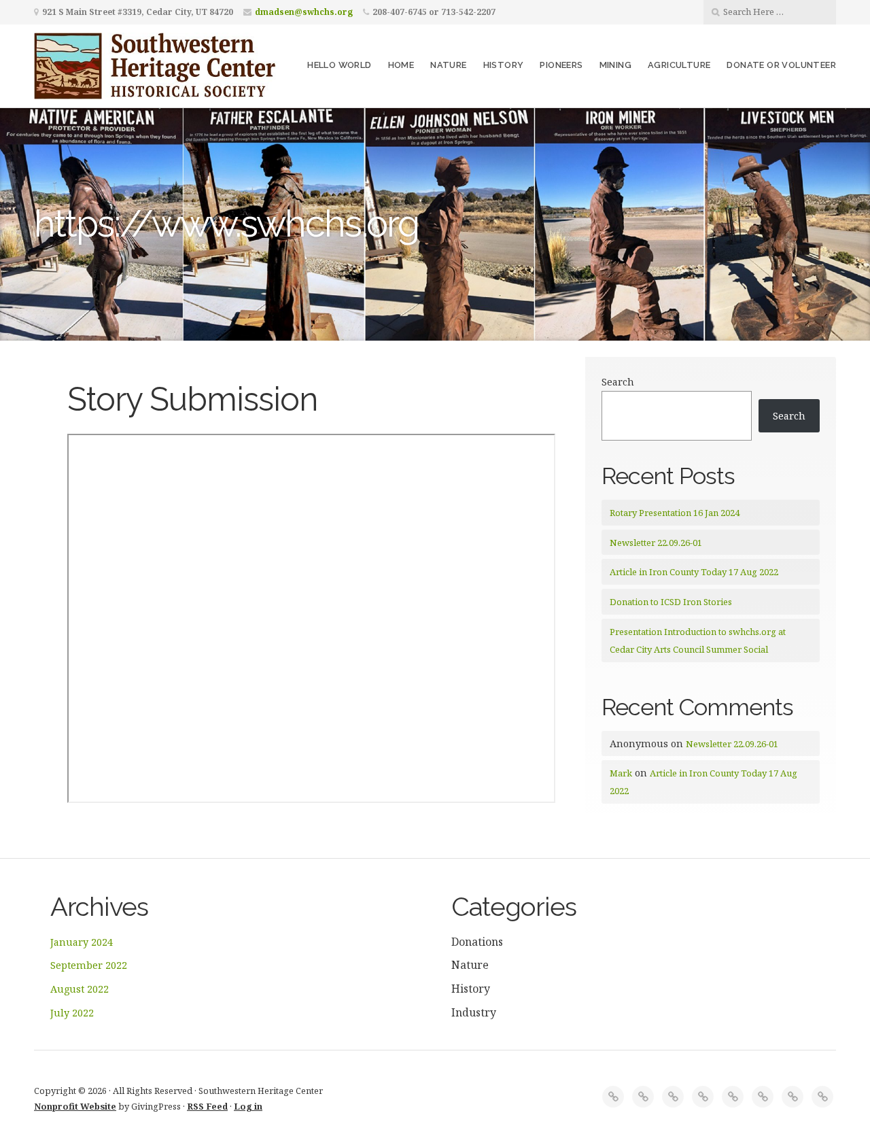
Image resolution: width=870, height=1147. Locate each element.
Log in (248, 1106)
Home (401, 65)
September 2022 (88, 965)
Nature (448, 65)
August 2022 (79, 988)
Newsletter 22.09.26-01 (656, 542)
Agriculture (679, 65)
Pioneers (561, 65)
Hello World (339, 65)
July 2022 (72, 1012)
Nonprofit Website (75, 1106)
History (503, 65)
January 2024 (81, 942)
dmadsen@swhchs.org (304, 12)
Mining (615, 65)
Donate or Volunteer (781, 65)
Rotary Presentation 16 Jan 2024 (675, 513)
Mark (621, 773)
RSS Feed (207, 1106)
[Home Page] (613, 1097)
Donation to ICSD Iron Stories (671, 602)
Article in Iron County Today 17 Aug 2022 (694, 572)
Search (618, 381)
